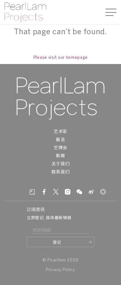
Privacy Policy (60, 270)
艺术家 (60, 132)
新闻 (60, 156)
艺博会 (60, 148)
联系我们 (61, 172)
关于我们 (61, 164)
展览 (60, 140)
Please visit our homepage (61, 57)
